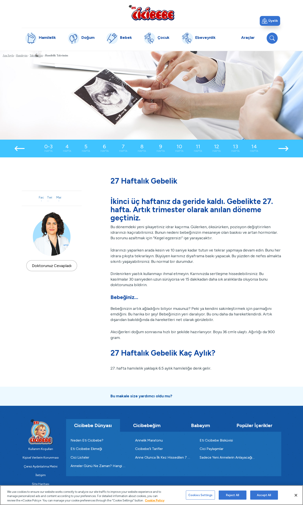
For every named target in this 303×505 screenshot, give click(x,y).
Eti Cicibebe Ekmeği (86, 449)
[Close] (296, 495)
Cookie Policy (154, 500)
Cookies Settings (200, 495)
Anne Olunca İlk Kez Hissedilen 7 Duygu (163, 457)
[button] (270, 21)
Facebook (41, 198)
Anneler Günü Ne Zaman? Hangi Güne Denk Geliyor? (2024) (98, 466)
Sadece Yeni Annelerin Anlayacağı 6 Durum (227, 457)
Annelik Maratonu (149, 440)
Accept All (264, 495)
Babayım (200, 425)
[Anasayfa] (151, 12)
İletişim (40, 475)
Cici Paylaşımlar (211, 449)
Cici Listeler (80, 457)
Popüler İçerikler (254, 425)
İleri (283, 148)
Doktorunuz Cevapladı (52, 265)
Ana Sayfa (8, 55)
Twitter (49, 198)
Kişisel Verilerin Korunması (41, 457)
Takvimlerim (36, 55)
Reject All (232, 495)
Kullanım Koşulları (40, 449)
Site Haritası (40, 484)
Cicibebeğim (147, 425)
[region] (151, 495)
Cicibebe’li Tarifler (149, 449)
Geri (19, 148)
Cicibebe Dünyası (93, 425)
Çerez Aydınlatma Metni (40, 466)
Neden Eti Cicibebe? (87, 440)
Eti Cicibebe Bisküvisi (216, 440)
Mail (58, 198)
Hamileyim (22, 55)
